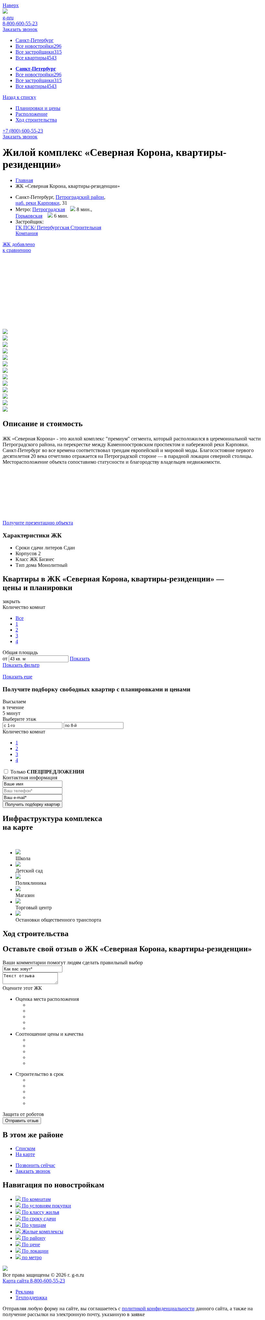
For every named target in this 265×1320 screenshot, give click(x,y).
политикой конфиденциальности (158, 1308)
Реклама (25, 1291)
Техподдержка (31, 1297)
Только (46, 771)
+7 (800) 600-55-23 (23, 131)
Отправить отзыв (21, 1120)
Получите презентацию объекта (38, 522)
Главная (24, 180)
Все (20, 618)
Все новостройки (38, 46)
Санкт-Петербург (35, 40)
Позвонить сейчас (35, 1165)
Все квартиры (36, 57)
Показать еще (17, 676)
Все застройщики (39, 52)
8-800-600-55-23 (20, 23)
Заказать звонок (20, 29)
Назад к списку (19, 97)
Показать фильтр (21, 665)
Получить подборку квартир (32, 804)
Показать (80, 658)
